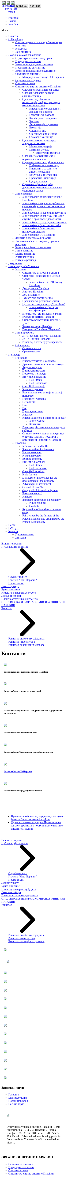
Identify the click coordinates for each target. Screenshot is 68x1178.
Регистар (6, 608)
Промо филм (16, 583)
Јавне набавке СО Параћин (18, 771)
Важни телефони (11, 543)
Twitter (12, 20)
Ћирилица (21, 6)
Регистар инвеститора (21, 641)
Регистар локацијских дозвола (26, 644)
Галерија (13, 1094)
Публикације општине (14, 546)
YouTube (13, 24)
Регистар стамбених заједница (26, 638)
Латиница (35, 6)
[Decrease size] (15, 8)
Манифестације (17, 1097)
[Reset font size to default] (11, 11)
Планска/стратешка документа (19, 598)
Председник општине (21, 1167)
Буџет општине (10, 589)
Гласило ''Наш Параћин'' (22, 579)
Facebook (13, 17)
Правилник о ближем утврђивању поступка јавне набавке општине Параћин (37, 818)
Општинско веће (18, 1170)
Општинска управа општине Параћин (31, 1173)
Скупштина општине (21, 1164)
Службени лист (17, 576)
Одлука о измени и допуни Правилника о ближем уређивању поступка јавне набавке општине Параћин (37, 825)
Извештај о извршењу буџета (18, 592)
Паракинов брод (18, 1100)
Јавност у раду (10, 586)
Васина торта (16, 1103)
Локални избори (11, 595)
